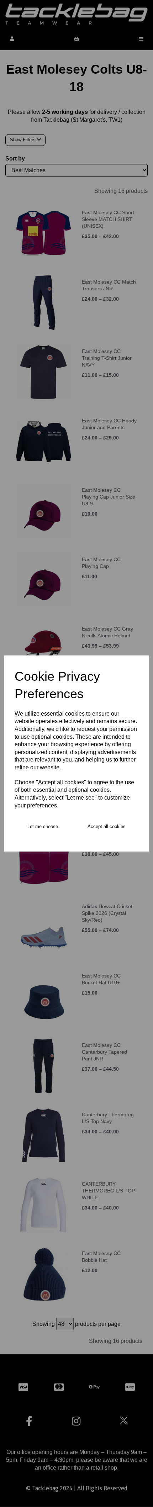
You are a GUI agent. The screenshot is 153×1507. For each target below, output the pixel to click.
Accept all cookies (107, 826)
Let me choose (42, 826)
